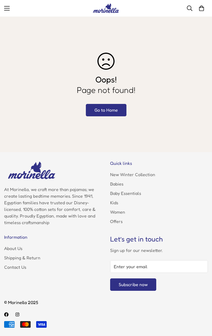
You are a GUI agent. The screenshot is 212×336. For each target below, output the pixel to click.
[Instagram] (17, 314)
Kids (114, 202)
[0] (201, 8)
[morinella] (106, 8)
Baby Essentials (125, 193)
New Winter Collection (132, 174)
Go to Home (106, 110)
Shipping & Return (22, 257)
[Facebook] (6, 314)
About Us (13, 248)
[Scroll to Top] (201, 306)
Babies (116, 184)
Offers (116, 221)
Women (117, 212)
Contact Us (15, 267)
